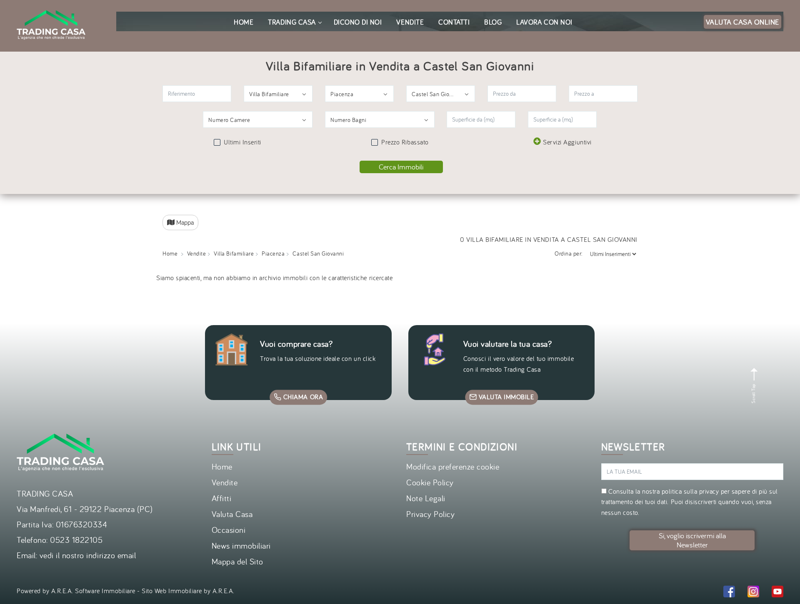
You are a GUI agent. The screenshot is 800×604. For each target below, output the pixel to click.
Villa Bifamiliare (234, 253)
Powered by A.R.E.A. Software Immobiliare (76, 591)
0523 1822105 (76, 539)
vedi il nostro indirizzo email (88, 555)
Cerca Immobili (401, 167)
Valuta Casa (232, 514)
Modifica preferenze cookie (453, 466)
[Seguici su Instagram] (753, 593)
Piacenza (273, 253)
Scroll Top (753, 392)
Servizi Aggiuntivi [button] (567, 142)
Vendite (196, 253)
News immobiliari (241, 545)
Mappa (184, 222)
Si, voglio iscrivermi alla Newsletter (692, 540)
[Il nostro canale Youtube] (777, 593)
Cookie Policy (430, 482)
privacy (709, 491)
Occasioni (229, 529)
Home (170, 253)
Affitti (222, 498)
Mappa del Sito (237, 561)
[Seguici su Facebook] (729, 593)
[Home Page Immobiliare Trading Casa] (51, 5)
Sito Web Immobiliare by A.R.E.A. (188, 591)
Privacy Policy (430, 514)
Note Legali (425, 498)
